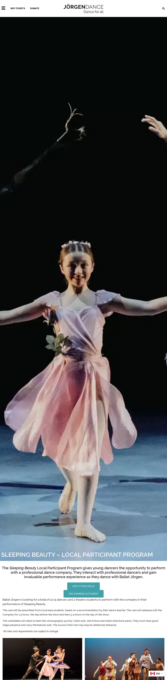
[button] (83, 586)
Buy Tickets (18, 8)
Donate (34, 8)
